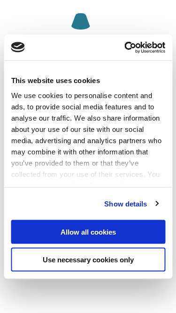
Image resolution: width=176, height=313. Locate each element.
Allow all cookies (88, 232)
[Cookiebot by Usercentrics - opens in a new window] (125, 47)
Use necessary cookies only (88, 259)
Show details (125, 203)
